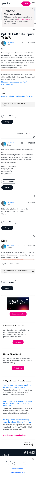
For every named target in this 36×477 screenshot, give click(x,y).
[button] (33, 29)
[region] (18, 466)
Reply (7, 122)
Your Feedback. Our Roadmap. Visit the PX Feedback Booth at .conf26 (17, 386)
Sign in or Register (23, 19)
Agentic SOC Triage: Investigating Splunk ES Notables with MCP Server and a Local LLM (17, 403)
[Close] (33, 459)
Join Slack (18, 342)
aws (3, 96)
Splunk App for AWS (24, 96)
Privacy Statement (17, 468)
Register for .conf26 (18, 314)
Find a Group (18, 368)
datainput (10, 96)
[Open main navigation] (33, 3)
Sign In (26, 3)
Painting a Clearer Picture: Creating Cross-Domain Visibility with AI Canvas (17, 421)
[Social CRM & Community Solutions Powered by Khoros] (28, 444)
